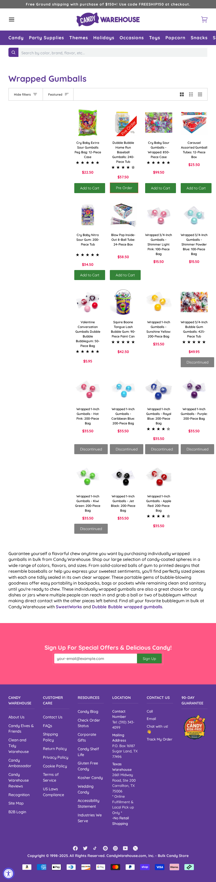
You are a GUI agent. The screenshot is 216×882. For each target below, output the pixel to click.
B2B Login (17, 811)
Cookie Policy (55, 765)
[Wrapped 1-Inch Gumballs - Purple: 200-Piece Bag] (194, 389)
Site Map (16, 803)
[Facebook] (75, 848)
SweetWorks (69, 606)
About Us (16, 716)
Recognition (19, 794)
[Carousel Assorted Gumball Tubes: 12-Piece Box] (194, 122)
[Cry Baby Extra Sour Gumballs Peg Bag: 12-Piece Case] (87, 122)
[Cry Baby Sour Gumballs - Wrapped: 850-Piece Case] (158, 122)
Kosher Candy (90, 777)
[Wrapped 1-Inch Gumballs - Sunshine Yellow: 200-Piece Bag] (158, 302)
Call (150, 711)
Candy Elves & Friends (21, 728)
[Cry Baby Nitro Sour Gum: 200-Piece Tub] (87, 215)
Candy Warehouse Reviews (18, 780)
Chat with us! (157, 726)
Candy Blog (88, 711)
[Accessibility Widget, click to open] (8, 873)
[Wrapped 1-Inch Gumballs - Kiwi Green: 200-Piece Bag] (87, 476)
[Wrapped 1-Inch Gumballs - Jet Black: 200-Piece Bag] (123, 476)
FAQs (47, 725)
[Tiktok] (95, 848)
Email (151, 718)
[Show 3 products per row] (191, 94)
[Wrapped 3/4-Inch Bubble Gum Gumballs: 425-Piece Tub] (194, 302)
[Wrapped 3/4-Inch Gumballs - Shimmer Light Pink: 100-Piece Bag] (158, 215)
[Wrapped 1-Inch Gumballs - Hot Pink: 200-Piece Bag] (87, 389)
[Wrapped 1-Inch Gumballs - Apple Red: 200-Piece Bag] (158, 476)
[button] (16, 38)
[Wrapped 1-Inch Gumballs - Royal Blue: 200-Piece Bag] (158, 389)
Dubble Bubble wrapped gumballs (127, 606)
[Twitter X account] (135, 848)
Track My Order (159, 739)
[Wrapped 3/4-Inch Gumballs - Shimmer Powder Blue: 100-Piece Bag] (194, 215)
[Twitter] (85, 848)
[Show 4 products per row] (201, 94)
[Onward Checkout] (194, 727)
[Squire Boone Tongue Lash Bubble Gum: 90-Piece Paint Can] (123, 302)
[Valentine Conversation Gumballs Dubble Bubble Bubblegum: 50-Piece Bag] (87, 302)
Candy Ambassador (19, 763)
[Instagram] (115, 848)
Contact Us (52, 716)
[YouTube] (125, 848)
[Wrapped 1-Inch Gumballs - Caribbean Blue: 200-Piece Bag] (123, 389)
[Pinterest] (105, 848)
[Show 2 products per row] (181, 94)
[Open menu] (16, 19)
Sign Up (149, 658)
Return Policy (55, 748)
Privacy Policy (55, 757)
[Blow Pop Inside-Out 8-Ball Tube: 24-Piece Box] (123, 215)
